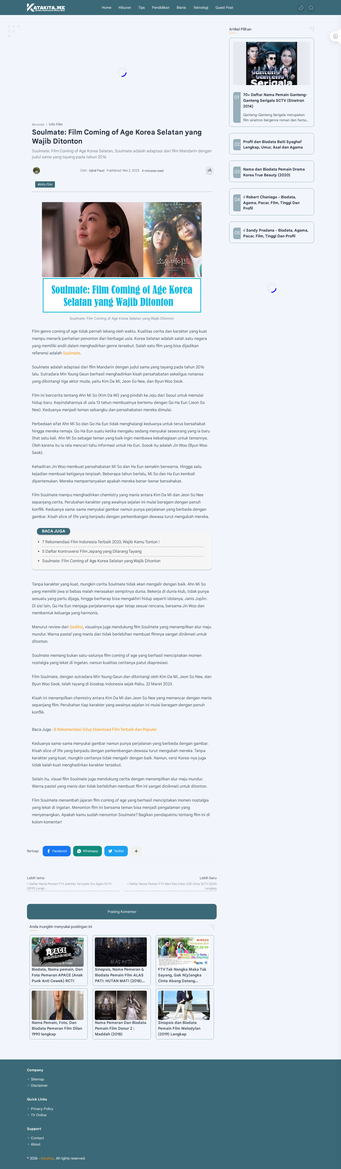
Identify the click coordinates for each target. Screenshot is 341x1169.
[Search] (311, 7)
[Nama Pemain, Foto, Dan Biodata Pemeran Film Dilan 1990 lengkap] (58, 1005)
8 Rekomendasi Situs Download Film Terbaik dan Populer (105, 729)
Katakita (47, 1158)
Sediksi (76, 627)
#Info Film (45, 184)
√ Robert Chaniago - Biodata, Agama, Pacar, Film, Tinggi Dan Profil (271, 203)
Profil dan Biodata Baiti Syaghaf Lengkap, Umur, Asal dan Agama (273, 144)
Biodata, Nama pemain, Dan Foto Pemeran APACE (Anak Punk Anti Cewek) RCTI (57, 975)
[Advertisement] (132, 72)
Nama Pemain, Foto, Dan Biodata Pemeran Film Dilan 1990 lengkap (57, 1028)
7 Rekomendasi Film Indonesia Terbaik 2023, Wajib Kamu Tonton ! (101, 541)
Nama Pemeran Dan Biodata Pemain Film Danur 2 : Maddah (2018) (120, 1028)
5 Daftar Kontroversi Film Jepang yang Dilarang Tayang (92, 551)
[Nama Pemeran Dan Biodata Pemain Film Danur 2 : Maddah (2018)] (121, 1005)
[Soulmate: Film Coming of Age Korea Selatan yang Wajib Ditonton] (122, 257)
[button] (301, 7)
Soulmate (71, 353)
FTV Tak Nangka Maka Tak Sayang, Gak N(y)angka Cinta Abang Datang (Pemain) (182, 975)
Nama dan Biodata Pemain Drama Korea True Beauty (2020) (274, 172)
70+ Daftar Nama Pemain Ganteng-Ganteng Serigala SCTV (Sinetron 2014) (275, 100)
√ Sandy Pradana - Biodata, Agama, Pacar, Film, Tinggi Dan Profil (275, 233)
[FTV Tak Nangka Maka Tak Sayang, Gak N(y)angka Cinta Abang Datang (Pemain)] (184, 952)
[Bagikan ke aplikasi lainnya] (136, 851)
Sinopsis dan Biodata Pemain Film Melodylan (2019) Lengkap (179, 1028)
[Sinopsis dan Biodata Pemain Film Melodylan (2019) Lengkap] (184, 1005)
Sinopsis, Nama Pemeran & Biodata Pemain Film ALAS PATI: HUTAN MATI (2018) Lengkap (119, 975)
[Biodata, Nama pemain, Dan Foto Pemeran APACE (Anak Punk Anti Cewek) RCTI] (58, 952)
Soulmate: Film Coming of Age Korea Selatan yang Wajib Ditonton (101, 560)
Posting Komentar (122, 911)
